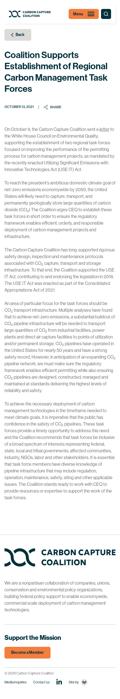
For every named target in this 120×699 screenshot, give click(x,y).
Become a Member (27, 652)
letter (104, 129)
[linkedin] (59, 681)
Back (20, 34)
